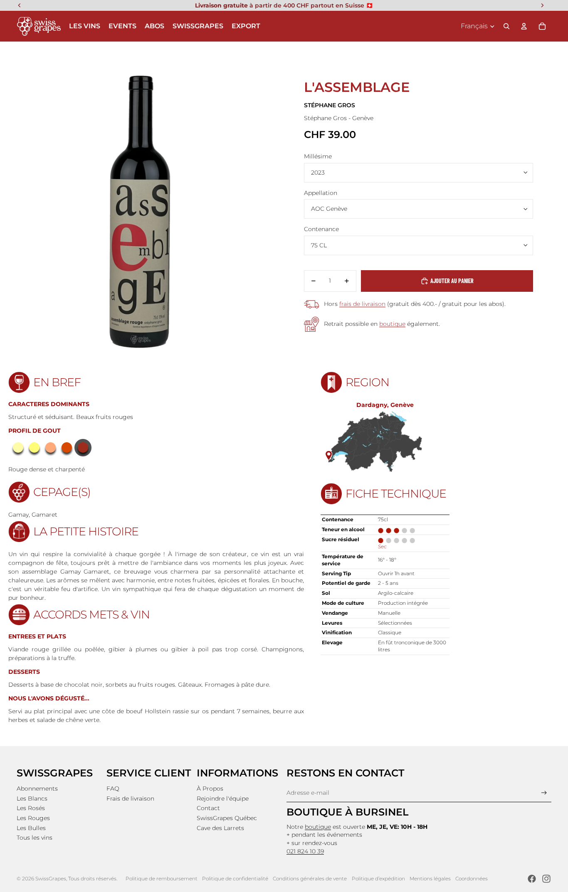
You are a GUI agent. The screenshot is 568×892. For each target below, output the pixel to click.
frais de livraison (362, 304)
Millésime (318, 156)
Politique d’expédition (378, 878)
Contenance (321, 229)
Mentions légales (430, 878)
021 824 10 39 (305, 851)
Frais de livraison (130, 798)
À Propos (210, 788)
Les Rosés (31, 808)
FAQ (112, 788)
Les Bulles (31, 828)
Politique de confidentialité (235, 878)
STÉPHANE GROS (329, 105)
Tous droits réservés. (92, 878)
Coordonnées (471, 878)
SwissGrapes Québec (227, 818)
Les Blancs (32, 798)
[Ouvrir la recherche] (506, 26)
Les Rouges (33, 818)
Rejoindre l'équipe (223, 798)
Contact (208, 808)
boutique (392, 324)
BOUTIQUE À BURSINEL (347, 812)
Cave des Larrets (220, 828)
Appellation (320, 193)
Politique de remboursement (162, 878)
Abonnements (37, 788)
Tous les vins (34, 837)
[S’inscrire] (544, 793)
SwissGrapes (50, 878)
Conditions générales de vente (310, 878)
